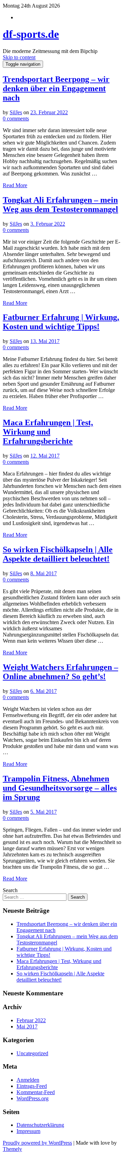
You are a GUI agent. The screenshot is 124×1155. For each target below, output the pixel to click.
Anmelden (28, 1080)
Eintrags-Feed (32, 1086)
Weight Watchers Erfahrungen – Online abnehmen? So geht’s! (60, 672)
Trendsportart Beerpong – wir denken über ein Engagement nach (56, 88)
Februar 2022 (31, 1020)
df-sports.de (31, 34)
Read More (15, 185)
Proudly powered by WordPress (37, 1143)
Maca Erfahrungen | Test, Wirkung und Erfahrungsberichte (48, 432)
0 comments (16, 118)
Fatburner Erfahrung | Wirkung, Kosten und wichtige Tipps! (61, 322)
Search (10, 890)
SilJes (16, 112)
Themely (12, 1149)
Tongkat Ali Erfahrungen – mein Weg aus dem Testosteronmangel (60, 204)
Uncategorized (32, 1053)
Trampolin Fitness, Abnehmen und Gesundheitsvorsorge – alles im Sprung (60, 788)
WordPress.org (33, 1098)
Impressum (28, 1131)
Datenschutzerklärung (40, 1125)
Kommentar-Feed (36, 1092)
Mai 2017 (27, 1026)
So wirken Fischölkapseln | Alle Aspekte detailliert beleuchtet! (58, 554)
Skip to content (19, 57)
